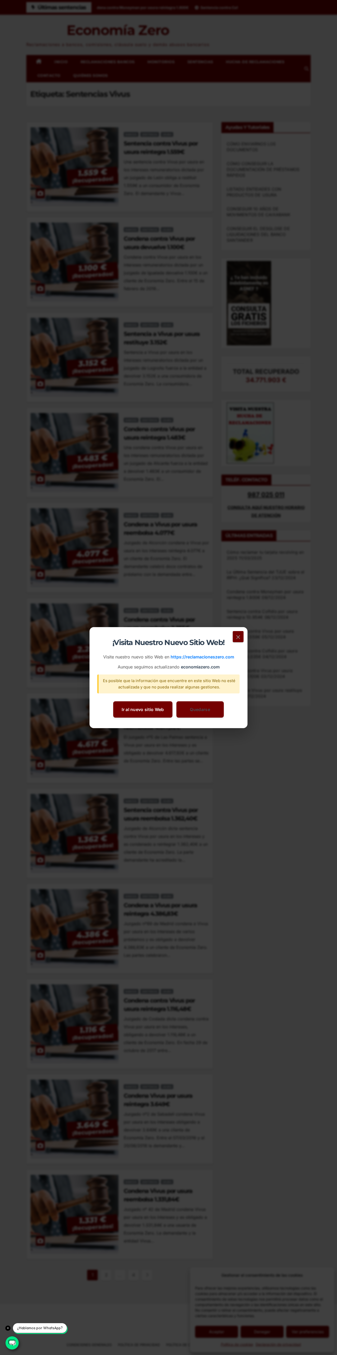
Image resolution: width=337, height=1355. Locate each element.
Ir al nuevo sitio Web (143, 709)
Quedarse (200, 709)
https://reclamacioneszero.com (202, 656)
